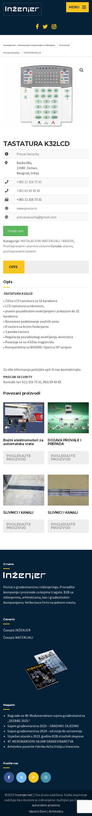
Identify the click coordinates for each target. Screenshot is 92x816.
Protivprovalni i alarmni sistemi (26, 246)
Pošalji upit (15, 231)
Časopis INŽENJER (17, 630)
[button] (81, 70)
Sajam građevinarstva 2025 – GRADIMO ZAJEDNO (43, 726)
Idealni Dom (38, 811)
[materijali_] (46, 777)
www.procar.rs (27, 208)
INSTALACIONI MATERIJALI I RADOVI (47, 241)
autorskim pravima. (46, 805)
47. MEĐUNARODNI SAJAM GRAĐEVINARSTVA (40, 741)
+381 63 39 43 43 (28, 190)
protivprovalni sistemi (19, 251)
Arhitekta (56, 811)
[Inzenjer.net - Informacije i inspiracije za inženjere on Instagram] (33, 777)
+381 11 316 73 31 (29, 182)
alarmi (68, 246)
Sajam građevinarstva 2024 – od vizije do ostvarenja (44, 731)
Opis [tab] (13, 267)
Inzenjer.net (24, 795)
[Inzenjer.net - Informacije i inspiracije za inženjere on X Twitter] (21, 777)
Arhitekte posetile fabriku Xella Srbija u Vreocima (43, 746)
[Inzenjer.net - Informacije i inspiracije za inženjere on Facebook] (9, 777)
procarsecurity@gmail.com (36, 217)
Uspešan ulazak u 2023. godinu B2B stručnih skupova (45, 736)
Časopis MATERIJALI (18, 637)
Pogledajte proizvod (18, 457)
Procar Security (28, 154)
